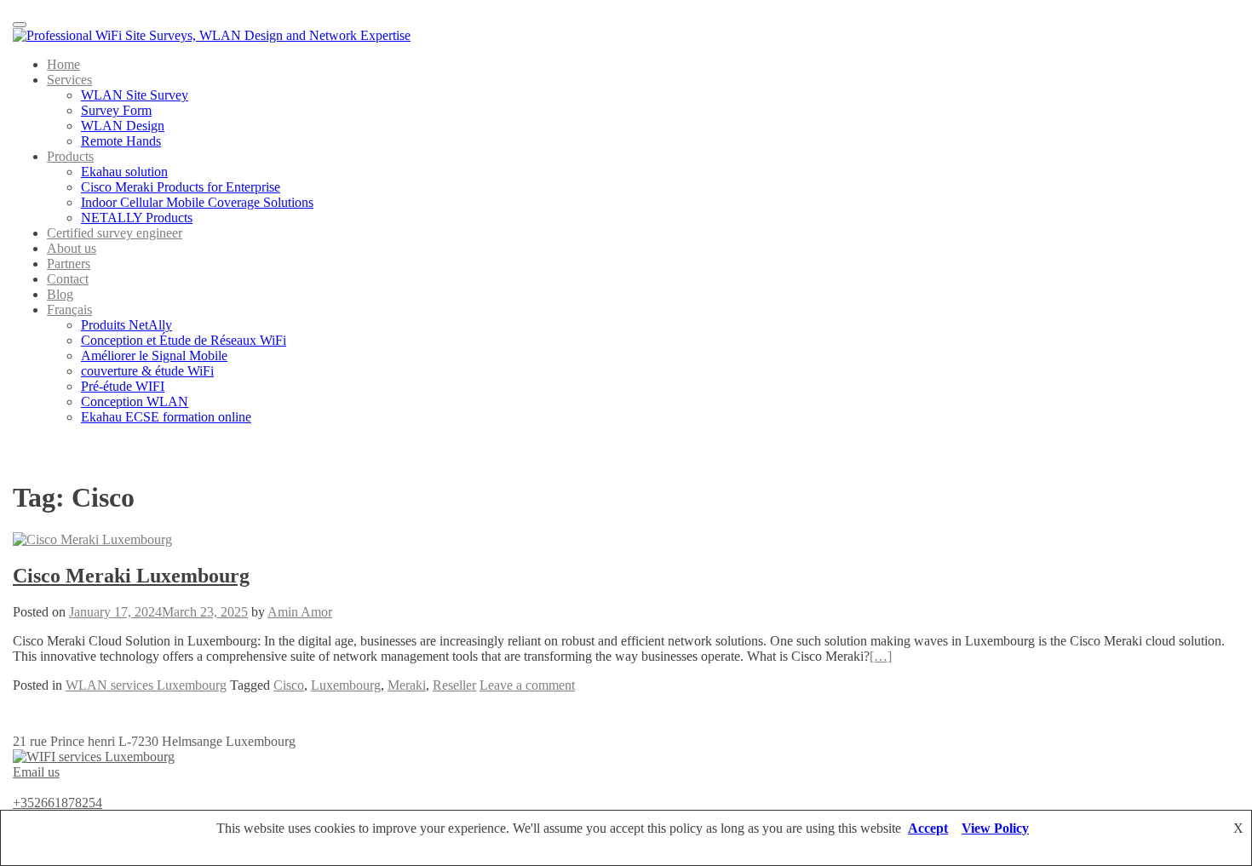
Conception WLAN (134, 401)
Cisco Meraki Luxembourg (131, 576)
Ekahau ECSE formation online (166, 417)
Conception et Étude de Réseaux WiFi (183, 340)
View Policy (995, 828)
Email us (36, 772)
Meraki (407, 685)
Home (63, 64)
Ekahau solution (124, 171)
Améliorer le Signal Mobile (154, 355)
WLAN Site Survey (134, 95)
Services (69, 79)
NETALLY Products (136, 217)
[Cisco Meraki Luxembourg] (92, 539)
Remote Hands (121, 141)
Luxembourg (346, 685)
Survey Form (116, 110)
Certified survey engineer (114, 233)
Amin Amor (299, 612)
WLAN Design (122, 125)
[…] (881, 656)
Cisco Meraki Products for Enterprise (180, 187)
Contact (68, 279)
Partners (68, 263)
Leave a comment (527, 685)
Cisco (288, 685)
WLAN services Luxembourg (146, 685)
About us (71, 248)
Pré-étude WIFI (122, 386)
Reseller (454, 685)
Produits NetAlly (126, 325)
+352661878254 (57, 802)
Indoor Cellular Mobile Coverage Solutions (197, 202)
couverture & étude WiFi (147, 371)
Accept (928, 828)
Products (70, 156)
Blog (60, 294)
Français (69, 309)
